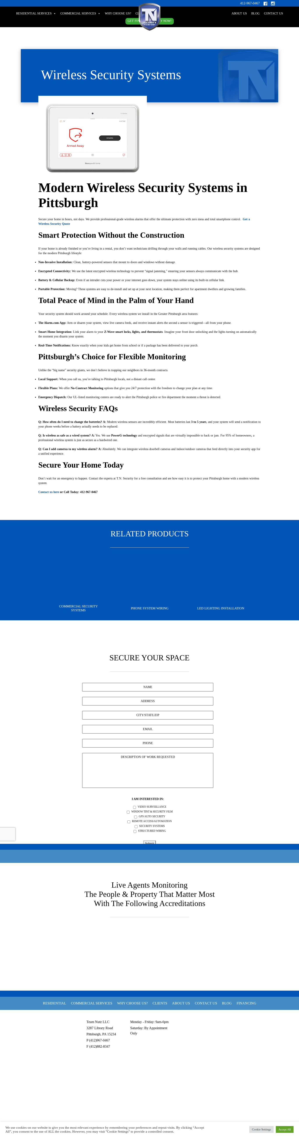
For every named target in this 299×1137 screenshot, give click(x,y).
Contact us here (48, 492)
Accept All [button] (284, 1129)
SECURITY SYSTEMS (152, 826)
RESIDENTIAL (54, 1003)
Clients (160, 1003)
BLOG (255, 13)
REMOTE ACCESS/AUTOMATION (152, 821)
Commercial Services (78, 13)
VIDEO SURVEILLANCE (152, 806)
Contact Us (273, 13)
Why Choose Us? (118, 13)
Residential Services (34, 13)
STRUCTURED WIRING (152, 830)
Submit (149, 843)
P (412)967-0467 (98, 1040)
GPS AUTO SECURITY (152, 816)
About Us (239, 13)
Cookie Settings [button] (261, 1129)
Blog (227, 1003)
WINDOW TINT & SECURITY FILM (152, 811)
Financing (246, 1003)
